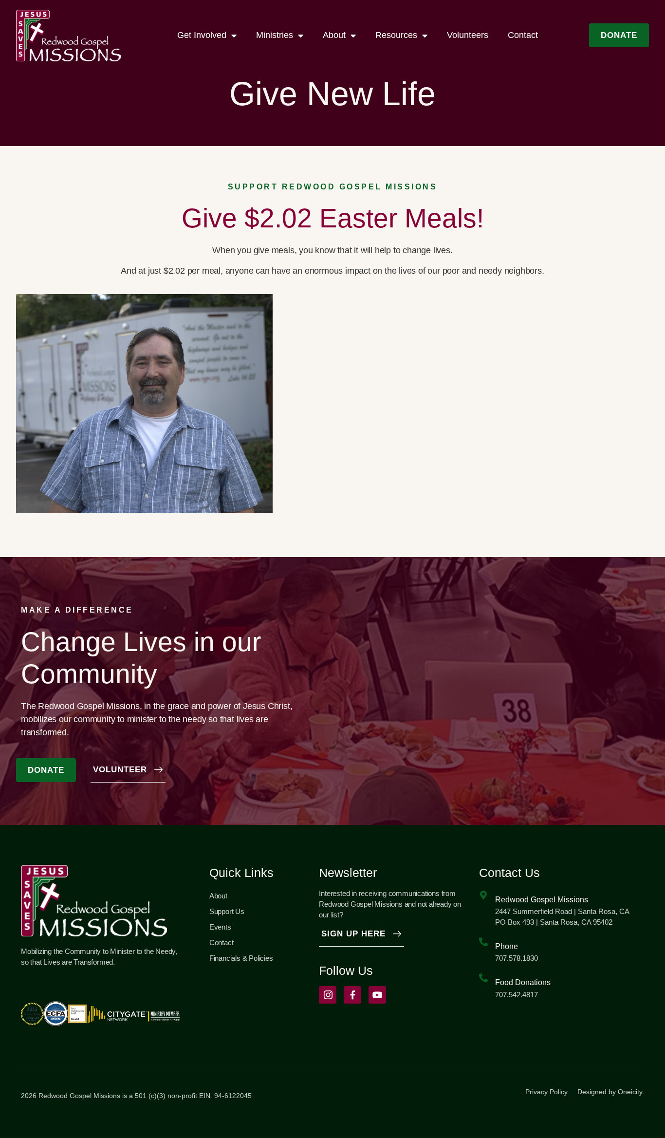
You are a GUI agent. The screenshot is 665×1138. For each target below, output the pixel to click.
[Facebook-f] (352, 995)
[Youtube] (377, 995)
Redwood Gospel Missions (541, 899)
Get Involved (201, 35)
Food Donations (523, 982)
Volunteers (467, 35)
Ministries (274, 35)
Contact (523, 35)
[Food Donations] (483, 977)
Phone (506, 946)
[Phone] (483, 941)
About (334, 35)
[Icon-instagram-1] (327, 995)
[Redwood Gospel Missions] (483, 895)
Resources (396, 35)
